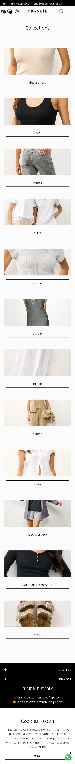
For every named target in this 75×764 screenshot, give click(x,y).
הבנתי (37, 755)
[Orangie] (38, 11)
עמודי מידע (65, 669)
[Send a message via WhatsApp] (68, 757)
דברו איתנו (65, 679)
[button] (61, 11)
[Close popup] (69, 715)
